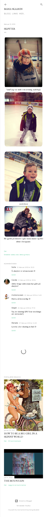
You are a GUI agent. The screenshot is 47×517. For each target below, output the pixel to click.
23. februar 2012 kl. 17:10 (26, 308)
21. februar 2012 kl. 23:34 (27, 280)
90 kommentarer (14, 441)
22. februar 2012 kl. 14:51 (32, 295)
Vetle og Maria (24, 255)
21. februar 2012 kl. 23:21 (25, 267)
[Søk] (41, 4)
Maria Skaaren (13, 9)
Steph (14, 308)
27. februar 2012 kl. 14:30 (28, 323)
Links (15, 14)
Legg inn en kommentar (17, 485)
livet (17, 255)
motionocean (17, 295)
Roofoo (27, 506)
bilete (13, 255)
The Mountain (14, 480)
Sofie (14, 267)
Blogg (7, 14)
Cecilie (14, 280)
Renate (15, 323)
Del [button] (5, 251)
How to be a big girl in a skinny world (20, 435)
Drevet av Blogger (25, 501)
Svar (14, 275)
